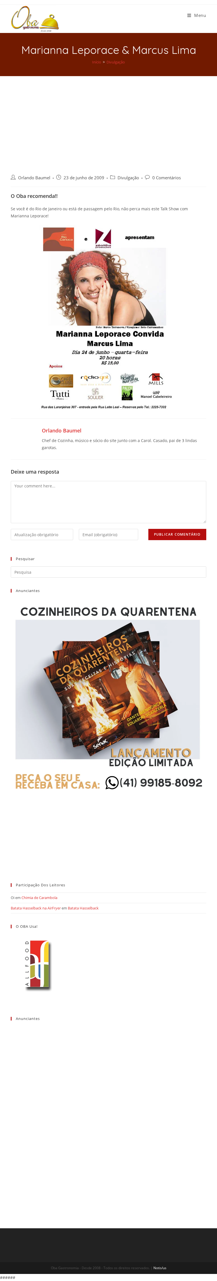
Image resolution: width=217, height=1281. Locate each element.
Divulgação (128, 177)
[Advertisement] (108, 118)
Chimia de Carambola (39, 897)
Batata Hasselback (83, 908)
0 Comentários (166, 177)
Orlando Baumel (34, 177)
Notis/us (159, 1267)
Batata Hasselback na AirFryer (36, 908)
